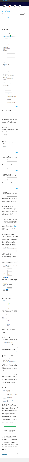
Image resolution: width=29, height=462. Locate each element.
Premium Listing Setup (8, 19)
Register (6, 0)
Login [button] (3, 0)
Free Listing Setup (8, 17)
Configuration (8, 11)
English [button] (8, 0)
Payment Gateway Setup (6, 21)
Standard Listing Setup (8, 18)
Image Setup (5, 20)
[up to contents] (16, 106)
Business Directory (4, 11)
